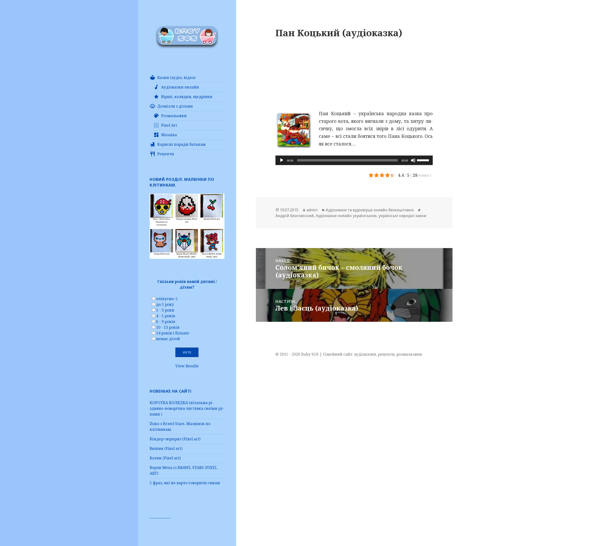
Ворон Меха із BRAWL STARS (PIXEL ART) (183, 470)
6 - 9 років (165, 321)
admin (312, 210)
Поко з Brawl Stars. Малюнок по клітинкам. (180, 426)
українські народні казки (402, 215)
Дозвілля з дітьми (175, 106)
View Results (186, 366)
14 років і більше (172, 333)
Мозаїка (169, 134)
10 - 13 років (167, 327)
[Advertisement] (354, 76)
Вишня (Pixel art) (166, 448)
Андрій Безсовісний (294, 215)
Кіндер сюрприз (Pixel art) (175, 439)
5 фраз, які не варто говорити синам (185, 482)
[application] (354, 160)
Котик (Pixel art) (165, 458)
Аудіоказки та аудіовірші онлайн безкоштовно (370, 210)
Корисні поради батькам (181, 144)
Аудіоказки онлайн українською (346, 215)
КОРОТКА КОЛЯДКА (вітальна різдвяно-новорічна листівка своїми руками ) (187, 408)
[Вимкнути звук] (413, 160)
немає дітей (168, 338)
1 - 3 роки (165, 310)
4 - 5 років (165, 315)
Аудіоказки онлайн (180, 87)
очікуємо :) (166, 298)
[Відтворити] (281, 160)
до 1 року (165, 304)
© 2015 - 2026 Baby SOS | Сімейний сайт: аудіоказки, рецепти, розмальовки (348, 354)
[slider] (423, 160)
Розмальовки (174, 115)
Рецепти (165, 153)
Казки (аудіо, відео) (176, 77)
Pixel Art (169, 125)
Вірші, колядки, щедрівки (186, 96)
